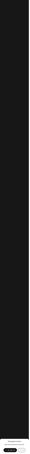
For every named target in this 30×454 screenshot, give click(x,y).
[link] (21, 450)
